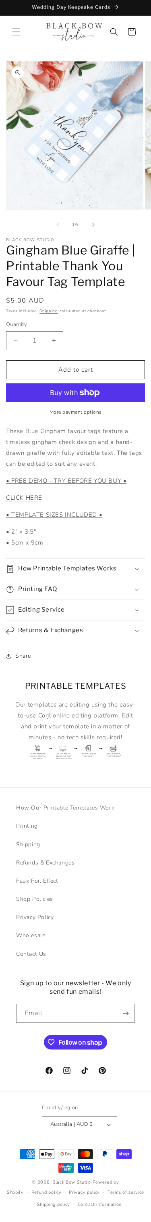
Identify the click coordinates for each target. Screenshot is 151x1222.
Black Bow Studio (71, 1182)
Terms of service (126, 1192)
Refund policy (46, 1192)
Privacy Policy (35, 917)
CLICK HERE (24, 498)
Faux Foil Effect (37, 881)
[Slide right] (93, 224)
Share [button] (23, 656)
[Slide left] (58, 224)
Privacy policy (84, 1192)
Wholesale (30, 935)
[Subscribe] (125, 1013)
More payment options (76, 412)
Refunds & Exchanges (45, 863)
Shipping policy (53, 1204)
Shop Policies (34, 899)
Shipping (48, 311)
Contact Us (31, 954)
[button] (16, 32)
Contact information (100, 1204)
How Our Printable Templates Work (65, 808)
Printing (27, 826)
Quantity (16, 324)
